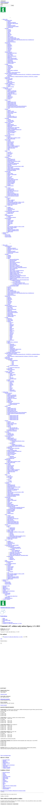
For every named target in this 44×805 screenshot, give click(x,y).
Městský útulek (10, 228)
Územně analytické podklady (12, 146)
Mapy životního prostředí (11, 227)
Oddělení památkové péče (14, 273)
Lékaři (11, 326)
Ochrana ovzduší (10, 220)
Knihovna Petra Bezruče (11, 56)
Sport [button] (6, 186)
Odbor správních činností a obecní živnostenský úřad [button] (19, 279)
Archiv (8, 108)
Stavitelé (11, 334)
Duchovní (11, 322)
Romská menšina (10, 178)
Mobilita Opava (10, 213)
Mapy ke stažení (10, 143)
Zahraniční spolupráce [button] (9, 215)
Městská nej (9, 65)
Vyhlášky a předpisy (6, 599)
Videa (8, 148)
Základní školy (12, 528)
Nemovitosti (12, 381)
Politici (11, 329)
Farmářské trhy (10, 208)
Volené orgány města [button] (9, 78)
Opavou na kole (10, 113)
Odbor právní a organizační (15, 265)
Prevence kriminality (11, 182)
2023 (13, 361)
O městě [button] (6, 64)
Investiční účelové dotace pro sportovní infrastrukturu (17, 106)
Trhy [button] (6, 206)
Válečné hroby (12, 348)
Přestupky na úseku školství (12, 204)
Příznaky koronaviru (13, 404)
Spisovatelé (12, 332)
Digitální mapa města (11, 147)
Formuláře (9, 30)
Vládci (11, 337)
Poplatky (9, 85)
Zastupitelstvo (9, 79)
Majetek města (5, 777)
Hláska (8, 155)
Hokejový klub (10, 55)
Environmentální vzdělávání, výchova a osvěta (15, 202)
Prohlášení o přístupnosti (12, 790)
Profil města (9, 165)
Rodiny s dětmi (10, 173)
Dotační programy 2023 (14, 418)
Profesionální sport (10, 189)
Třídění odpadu (10, 231)
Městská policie (10, 96)
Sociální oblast (5, 781)
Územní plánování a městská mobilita (9, 785)
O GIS (8, 149)
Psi (10, 376)
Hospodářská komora (11, 160)
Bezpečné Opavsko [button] (8, 88)
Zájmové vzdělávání (11, 529)
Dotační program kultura (11, 131)
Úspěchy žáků (9, 205)
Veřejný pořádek (13, 374)
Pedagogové (12, 339)
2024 (13, 362)
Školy (8, 198)
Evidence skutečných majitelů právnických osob (16, 107)
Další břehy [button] (12, 443)
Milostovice (9, 44)
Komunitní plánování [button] (11, 506)
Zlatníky (8, 50)
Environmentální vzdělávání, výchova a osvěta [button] (15, 531)
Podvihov (9, 46)
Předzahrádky (12, 389)
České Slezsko (10, 66)
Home (1, 790)
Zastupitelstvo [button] (9, 359)
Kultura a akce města (6, 776)
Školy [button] (8, 526)
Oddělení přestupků (15, 284)
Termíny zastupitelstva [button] (14, 360)
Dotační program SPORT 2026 (13, 194)
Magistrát (4, 586)
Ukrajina (8, 98)
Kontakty (9, 33)
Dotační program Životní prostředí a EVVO (17, 535)
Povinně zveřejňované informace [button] (11, 73)
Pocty (11, 386)
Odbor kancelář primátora (14, 259)
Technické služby (10, 63)
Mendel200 (12, 456)
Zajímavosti (12, 344)
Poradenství (9, 177)
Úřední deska (7, 77)
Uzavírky (9, 114)
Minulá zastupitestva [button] (11, 369)
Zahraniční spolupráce (7, 787)
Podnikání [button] (7, 157)
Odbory (8, 32)
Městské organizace (6, 588)
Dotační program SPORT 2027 (13, 193)
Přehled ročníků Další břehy (17, 445)
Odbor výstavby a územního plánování (17, 270)
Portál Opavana (5, 232)
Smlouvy (9, 35)
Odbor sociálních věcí (14, 268)
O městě (4, 589)
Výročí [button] (8, 455)
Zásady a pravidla (10, 86)
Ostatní (11, 373)
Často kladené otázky (13, 350)
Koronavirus (9, 97)
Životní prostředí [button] (8, 218)
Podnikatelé (12, 328)
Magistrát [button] (6, 28)
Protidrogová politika (11, 181)
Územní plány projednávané (15, 553)
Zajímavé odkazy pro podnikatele (13, 168)
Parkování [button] (9, 426)
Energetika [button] (7, 118)
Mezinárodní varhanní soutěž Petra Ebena (17, 446)
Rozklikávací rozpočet (11, 25)
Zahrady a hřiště (10, 530)
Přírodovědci (12, 330)
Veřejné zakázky (10, 36)
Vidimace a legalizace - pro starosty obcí (21, 283)
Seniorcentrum (10, 60)
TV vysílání (9, 154)
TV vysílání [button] (9, 477)
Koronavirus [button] (9, 402)
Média (4, 779)
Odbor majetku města (11, 138)
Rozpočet (9, 24)
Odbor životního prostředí (14, 271)
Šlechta (11, 335)
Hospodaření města (6, 585)
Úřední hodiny (7, 234)
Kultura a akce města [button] (9, 122)
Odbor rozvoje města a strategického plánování (18, 267)
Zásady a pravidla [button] (10, 380)
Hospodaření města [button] (8, 20)
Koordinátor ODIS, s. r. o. (12, 116)
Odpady (8, 224)
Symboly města (10, 67)
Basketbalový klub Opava (12, 306)
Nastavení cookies (22, 790)
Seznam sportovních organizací (13, 195)
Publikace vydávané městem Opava (13, 72)
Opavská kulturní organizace (12, 59)
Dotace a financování (11, 159)
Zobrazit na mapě (3, 694)
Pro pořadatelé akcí (10, 134)
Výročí (8, 133)
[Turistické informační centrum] (3, 11)
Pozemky (11, 387)
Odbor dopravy (12, 261)
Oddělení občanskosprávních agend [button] (18, 282)
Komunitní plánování (11, 180)
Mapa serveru (5, 790)
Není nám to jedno (10, 141)
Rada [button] (8, 366)
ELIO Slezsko (9, 307)
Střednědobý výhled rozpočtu (12, 23)
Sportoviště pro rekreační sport (12, 190)
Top (18, 790)
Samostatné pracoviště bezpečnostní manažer (18, 275)
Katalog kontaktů (8, 236)
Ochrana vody (9, 222)
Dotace (11, 382)
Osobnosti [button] (9, 321)
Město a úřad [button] (5, 19)
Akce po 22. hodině (10, 132)
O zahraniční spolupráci (11, 217)
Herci (11, 323)
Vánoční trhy (9, 210)
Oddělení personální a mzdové (15, 274)
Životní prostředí (6, 788)
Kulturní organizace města (12, 128)
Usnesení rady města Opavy (15, 367)
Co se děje (9, 475)
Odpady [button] (8, 570)
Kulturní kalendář (10, 124)
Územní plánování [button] (10, 546)
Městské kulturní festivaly (12, 125)
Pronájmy (11, 383)
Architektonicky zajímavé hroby (15, 349)
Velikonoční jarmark (11, 209)
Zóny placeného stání (13, 427)
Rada (8, 80)
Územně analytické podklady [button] (15, 547)
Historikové (12, 324)
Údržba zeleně (10, 223)
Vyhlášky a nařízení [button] (10, 372)
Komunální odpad (13, 378)
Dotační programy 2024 (14, 419)
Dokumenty (12, 558)
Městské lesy (9, 57)
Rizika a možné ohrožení (11, 91)
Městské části (5, 587)
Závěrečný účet (10, 27)
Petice (11, 385)
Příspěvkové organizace (11, 22)
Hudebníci (11, 325)
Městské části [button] (7, 42)
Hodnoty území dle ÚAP (16, 548)
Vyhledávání (9, 156)
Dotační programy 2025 (11, 104)
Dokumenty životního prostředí (13, 229)
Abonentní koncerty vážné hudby (13, 127)
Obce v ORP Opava (15, 551)
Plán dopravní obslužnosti (12, 117)
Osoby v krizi (9, 176)
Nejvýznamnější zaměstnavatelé (13, 163)
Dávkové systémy (10, 183)
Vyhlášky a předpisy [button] (8, 83)
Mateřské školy (12, 527)
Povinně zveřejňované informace (9, 590)
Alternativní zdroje (10, 121)
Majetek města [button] (7, 135)
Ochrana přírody (10, 221)
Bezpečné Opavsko (6, 772)
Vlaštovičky (9, 48)
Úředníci (11, 336)
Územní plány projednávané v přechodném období (19, 555)
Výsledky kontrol (17, 281)
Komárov (9, 43)
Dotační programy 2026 (11, 409)
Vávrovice (9, 49)
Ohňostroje (9, 95)
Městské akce (9, 126)
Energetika (5, 775)
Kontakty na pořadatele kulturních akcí (14, 129)
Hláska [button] (8, 479)
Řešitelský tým (12, 559)
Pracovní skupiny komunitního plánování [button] (17, 507)
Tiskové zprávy (10, 153)
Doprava (4, 774)
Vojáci (11, 338)
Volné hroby (12, 346)
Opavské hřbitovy (13, 345)
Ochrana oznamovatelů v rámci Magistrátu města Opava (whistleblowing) (20, 39)
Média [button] (6, 474)
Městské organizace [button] (8, 51)
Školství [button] (6, 196)
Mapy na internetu (10, 144)
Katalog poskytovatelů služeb (12, 179)
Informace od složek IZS (11, 90)
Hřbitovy (9, 71)
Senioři (8, 175)
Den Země (11, 533)
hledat (1, 4)
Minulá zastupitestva (11, 82)
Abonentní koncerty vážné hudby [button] (13, 448)
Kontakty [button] (4, 233)
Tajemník (9, 31)
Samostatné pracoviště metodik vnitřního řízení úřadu (19, 277)
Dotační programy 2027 (11, 408)
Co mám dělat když (10, 92)
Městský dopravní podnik (12, 58)
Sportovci (11, 333)
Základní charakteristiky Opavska (13, 169)
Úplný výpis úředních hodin (5, 755)
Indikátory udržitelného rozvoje (13, 230)
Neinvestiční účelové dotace (12, 105)
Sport (4, 782)
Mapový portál (5, 778)
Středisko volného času (11, 62)
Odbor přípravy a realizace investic (16, 266)
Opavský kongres (13, 457)
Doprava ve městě (10, 111)
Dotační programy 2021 (14, 416)
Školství (4, 783)
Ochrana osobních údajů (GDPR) (13, 38)
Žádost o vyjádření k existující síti (13, 145)
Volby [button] (6, 214)
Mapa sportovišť (10, 191)
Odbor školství (12, 269)
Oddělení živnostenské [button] (16, 280)
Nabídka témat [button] (5, 87)
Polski (8, 2)
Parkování (9, 115)
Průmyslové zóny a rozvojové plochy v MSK (15, 166)
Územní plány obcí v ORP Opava (16, 552)
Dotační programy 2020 (14, 415)
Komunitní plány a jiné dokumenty (16, 508)
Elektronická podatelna (11, 41)
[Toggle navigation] (10, 243)
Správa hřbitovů (12, 351)
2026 (13, 364)
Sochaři (11, 331)
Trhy (3, 784)
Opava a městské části (16, 550)
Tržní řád (11, 375)
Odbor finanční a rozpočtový (15, 262)
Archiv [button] (8, 414)
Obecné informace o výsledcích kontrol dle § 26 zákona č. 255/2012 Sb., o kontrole (22, 76)
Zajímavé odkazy (10, 40)
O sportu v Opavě (10, 188)
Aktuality (9, 21)
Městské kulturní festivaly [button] (12, 438)
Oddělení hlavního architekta (15, 276)
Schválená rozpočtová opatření (12, 26)
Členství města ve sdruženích (12, 70)
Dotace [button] (6, 99)
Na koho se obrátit (10, 162)
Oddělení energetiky (13, 278)
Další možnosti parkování (14, 428)
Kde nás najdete (8, 235)
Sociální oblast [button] (7, 171)
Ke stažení (9, 94)
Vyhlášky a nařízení (10, 84)
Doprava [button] (6, 109)
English (1, 2)
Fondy (11, 388)
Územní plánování (10, 212)
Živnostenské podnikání (11, 170)
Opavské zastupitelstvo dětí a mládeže (14, 203)
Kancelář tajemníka (13, 260)
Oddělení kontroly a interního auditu (16, 272)
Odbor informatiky (13, 263)
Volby (4, 786)
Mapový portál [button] (7, 139)
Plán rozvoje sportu (10, 192)
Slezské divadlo (10, 61)
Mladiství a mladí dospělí (11, 174)
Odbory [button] (8, 258)
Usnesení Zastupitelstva (14, 365)
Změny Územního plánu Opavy (15, 554)
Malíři (11, 327)
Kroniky (8, 69)
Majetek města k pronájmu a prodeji (13, 137)
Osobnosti (9, 68)
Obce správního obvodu (11, 37)
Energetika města (10, 120)
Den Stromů (12, 534)
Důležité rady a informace (12, 93)
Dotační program (10, 185)
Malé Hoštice (9, 45)
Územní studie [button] (12, 549)
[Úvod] (4, 17)
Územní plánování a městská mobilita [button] (12, 211)
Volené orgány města (6, 766)
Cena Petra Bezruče (10, 130)
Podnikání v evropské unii (12, 164)
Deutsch (5, 2)
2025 (13, 363)
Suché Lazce (9, 47)
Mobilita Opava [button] (10, 556)
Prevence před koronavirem (15, 403)
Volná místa (9, 34)
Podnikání (4, 780)
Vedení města (9, 81)
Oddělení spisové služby (14, 285)
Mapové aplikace (10, 142)
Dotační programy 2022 (14, 417)
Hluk (8, 225)
